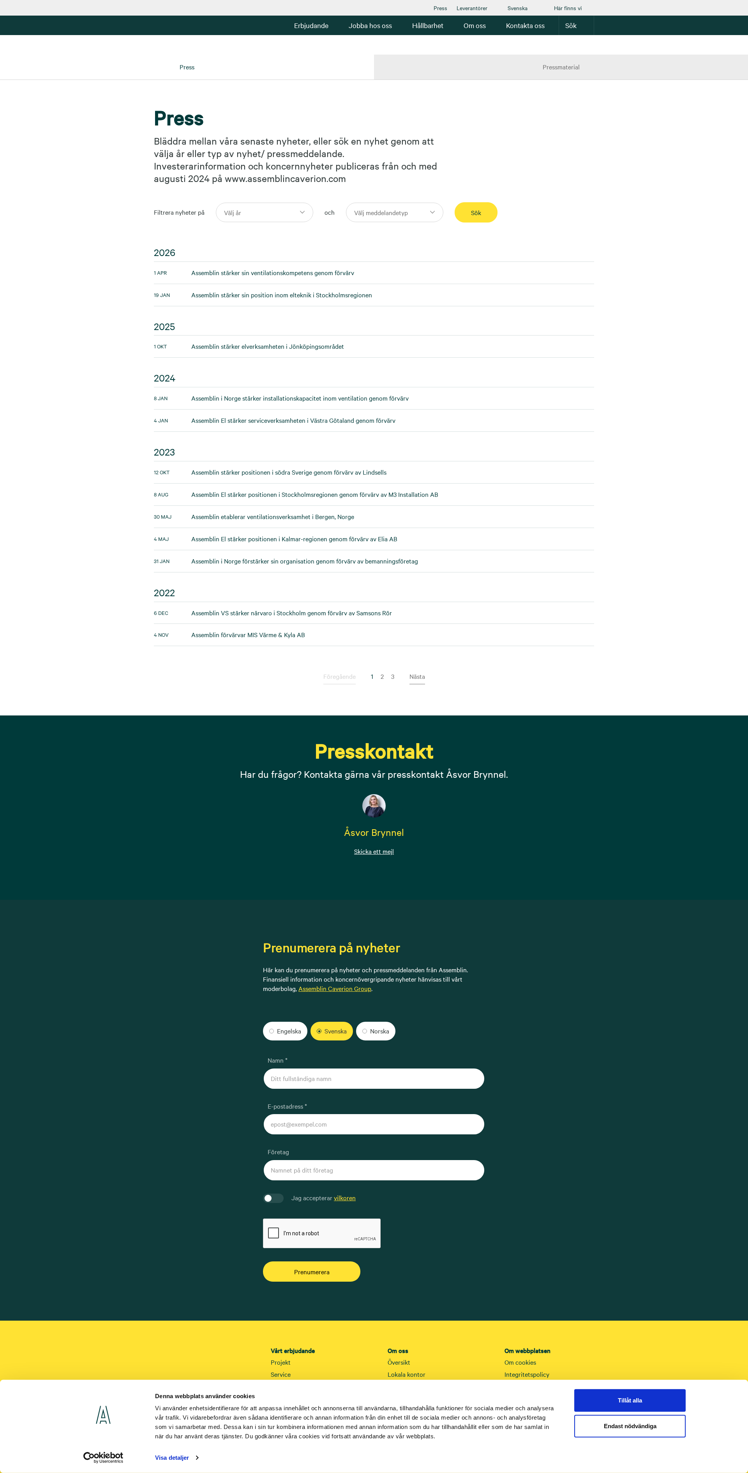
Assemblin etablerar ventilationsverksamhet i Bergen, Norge (254, 516)
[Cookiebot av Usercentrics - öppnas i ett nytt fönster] (103, 1458)
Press (440, 8)
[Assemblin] (177, 25)
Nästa (417, 676)
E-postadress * (287, 1106)
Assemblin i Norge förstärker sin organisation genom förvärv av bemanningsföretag (286, 560)
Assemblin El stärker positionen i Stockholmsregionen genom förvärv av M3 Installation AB (296, 494)
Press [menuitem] (187, 66)
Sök (571, 25)
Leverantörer (472, 8)
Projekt (281, 1362)
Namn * (278, 1060)
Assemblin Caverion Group (334, 988)
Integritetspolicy (527, 1374)
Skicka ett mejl (374, 851)
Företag (278, 1152)
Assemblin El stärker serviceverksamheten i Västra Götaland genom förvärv (274, 420)
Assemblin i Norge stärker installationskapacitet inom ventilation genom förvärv (281, 398)
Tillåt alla (630, 1400)
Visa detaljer (172, 1457)
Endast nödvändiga (630, 1425)
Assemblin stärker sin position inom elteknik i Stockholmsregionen (263, 294)
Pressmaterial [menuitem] (561, 66)
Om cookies (520, 1362)
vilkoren (345, 1197)
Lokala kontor (406, 1374)
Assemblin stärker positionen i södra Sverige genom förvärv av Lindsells (270, 472)
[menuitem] (440, 7)
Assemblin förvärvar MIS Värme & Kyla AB (229, 634)
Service (281, 1374)
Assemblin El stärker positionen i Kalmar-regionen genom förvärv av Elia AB (275, 538)
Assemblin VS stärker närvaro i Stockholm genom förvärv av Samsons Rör (273, 612)
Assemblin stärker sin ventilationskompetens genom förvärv (254, 272)
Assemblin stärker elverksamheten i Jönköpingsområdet (249, 346)
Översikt (399, 1362)
